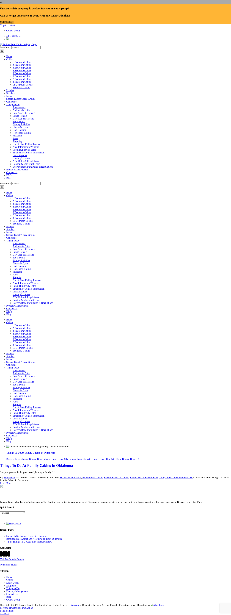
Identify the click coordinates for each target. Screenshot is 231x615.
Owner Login (13, 599)
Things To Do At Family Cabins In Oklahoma (30, 452)
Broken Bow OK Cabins (63, 459)
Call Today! (7, 22)
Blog (8, 597)
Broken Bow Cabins (39, 459)
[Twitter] (4, 554)
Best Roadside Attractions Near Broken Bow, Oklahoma (34, 538)
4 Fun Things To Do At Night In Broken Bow (29, 541)
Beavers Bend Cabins (17, 459)
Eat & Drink (12, 582)
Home (9, 577)
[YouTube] (9, 554)
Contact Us (11, 594)
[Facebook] (1, 554)
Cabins (9, 580)
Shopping (11, 585)
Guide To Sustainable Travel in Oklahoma (27, 536)
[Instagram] (6, 554)
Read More (5, 483)
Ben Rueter (9, 477)
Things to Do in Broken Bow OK (122, 459)
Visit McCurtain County (12, 559)
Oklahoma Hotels (8, 564)
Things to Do (12, 588)
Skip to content (7, 25)
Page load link (7, 610)
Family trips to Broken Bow (90, 459)
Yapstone (75, 605)
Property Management (17, 591)
